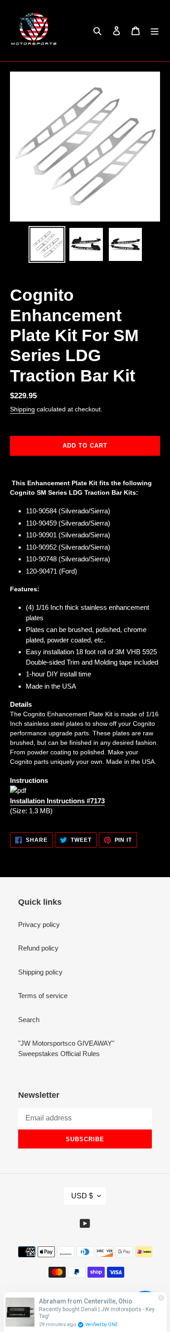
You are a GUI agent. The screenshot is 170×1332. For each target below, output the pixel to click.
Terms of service (43, 995)
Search (28, 1019)
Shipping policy (40, 972)
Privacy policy (39, 924)
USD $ (82, 1196)
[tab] (85, 705)
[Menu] (154, 30)
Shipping (22, 409)
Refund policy (38, 948)
